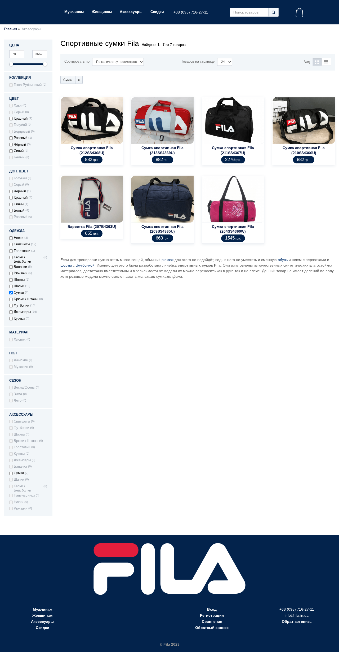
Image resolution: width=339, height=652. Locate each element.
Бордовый (22, 131)
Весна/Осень (24, 387)
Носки (18, 238)
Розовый (20, 138)
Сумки (19, 292)
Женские (21, 360)
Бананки (20, 267)
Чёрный (20, 144)
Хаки (17, 105)
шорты (66, 265)
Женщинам (42, 615)
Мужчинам (42, 609)
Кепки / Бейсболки (22, 259)
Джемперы (22, 312)
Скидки (42, 627)
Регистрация (212, 615)
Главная (10, 29)
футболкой (85, 265)
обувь (283, 260)
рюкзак (167, 260)
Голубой (20, 125)
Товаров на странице (198, 61)
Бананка (20, 466)
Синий (19, 151)
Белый (19, 157)
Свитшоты (22, 244)
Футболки (21, 305)
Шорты (19, 280)
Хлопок (19, 339)
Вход (212, 609)
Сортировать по (77, 61)
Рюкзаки (20, 273)
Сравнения (212, 621)
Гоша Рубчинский (28, 85)
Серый (19, 112)
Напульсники (24, 495)
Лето (17, 400)
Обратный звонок (212, 627)
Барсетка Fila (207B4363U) (92, 226)
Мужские (21, 367)
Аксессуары (42, 621)
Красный (21, 118)
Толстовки (22, 251)
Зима (18, 394)
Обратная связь (297, 621)
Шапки (19, 286)
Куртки (19, 318)
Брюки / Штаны (26, 299)
